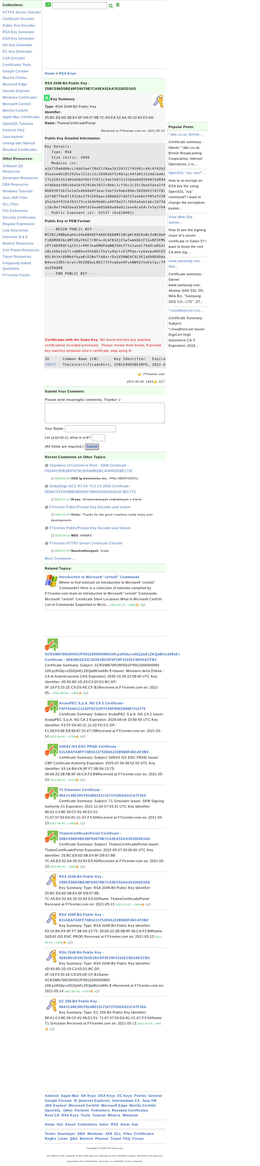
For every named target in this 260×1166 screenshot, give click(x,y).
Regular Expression (19, 224)
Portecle (82, 1110)
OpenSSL (53, 1110)
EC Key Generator (17, 51)
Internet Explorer (16, 91)
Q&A (74, 1138)
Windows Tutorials (18, 191)
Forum (138, 1138)
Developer (66, 1134)
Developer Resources (20, 178)
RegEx (50, 1138)
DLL (117, 1134)
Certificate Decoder (18, 19)
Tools (85, 1115)
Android (52, 1095)
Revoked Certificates (20, 149)
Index (104, 1124)
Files (128, 1134)
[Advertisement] (22, 340)
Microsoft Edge (15, 84)
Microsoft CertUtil (17, 104)
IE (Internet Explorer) (92, 1100)
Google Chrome (15, 71)
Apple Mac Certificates (21, 117)
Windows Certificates (20, 97)
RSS (114, 1124)
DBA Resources (15, 184)
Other (68, 1110)
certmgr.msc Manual (19, 143)
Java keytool (13, 136)
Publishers (100, 1110)
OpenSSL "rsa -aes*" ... (188, 173)
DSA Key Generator (19, 38)
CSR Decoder (14, 58)
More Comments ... (60, 558)
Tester (50, 1134)
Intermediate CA (126, 1100)
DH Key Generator (17, 45)
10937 (53, 365)
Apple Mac (70, 1095)
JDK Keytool (56, 1105)
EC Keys (124, 1095)
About (70, 1124)
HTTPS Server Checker (22, 12)
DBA (81, 1134)
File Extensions (15, 210)
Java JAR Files (15, 197)
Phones (101, 1138)
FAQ (126, 1138)
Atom (125, 1124)
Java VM (149, 1100)
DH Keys (88, 1095)
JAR (108, 1134)
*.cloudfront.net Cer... (186, 310)
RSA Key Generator (19, 32)
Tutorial (99, 1115)
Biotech (86, 1138)
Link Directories (15, 230)
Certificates (144, 1134)
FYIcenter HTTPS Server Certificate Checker (85, 543)
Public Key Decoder (19, 25)
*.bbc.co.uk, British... (185, 134)
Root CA (52, 1115)
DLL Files (10, 204)
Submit (91, 446)
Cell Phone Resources (21, 250)
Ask (135, 1124)
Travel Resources (17, 256)
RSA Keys (67, 73)
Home (50, 73)
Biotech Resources (18, 243)
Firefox (140, 1095)
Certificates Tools (17, 64)
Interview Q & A (15, 237)
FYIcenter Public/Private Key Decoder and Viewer (90, 507)
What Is (114, 1115)
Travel (115, 1138)
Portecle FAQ (13, 130)
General (155, 1095)
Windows (130, 1115)
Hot (60, 1124)
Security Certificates (19, 217)
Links (63, 1138)
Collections (87, 1124)
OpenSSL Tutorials (18, 123)
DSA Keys (106, 1095)
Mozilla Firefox (15, 77)
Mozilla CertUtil (15, 110)
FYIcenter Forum (16, 275)
